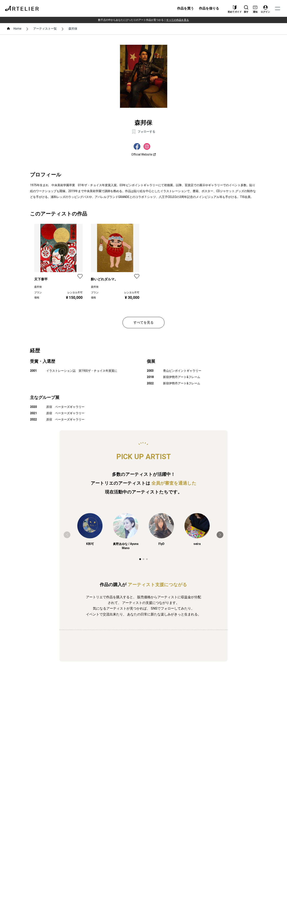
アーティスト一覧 (45, 28)
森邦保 (72, 28)
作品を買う (185, 8)
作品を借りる (209, 8)
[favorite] (80, 276)
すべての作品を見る (177, 19)
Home (17, 28)
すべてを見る (143, 322)
